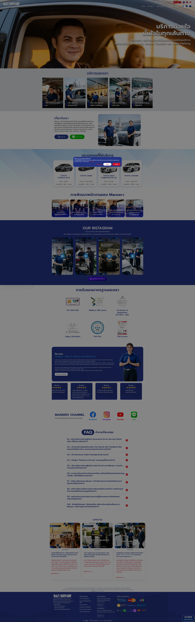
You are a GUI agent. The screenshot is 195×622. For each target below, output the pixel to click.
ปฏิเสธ (107, 164)
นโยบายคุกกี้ (91, 161)
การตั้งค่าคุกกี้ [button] (99, 164)
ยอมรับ (116, 164)
